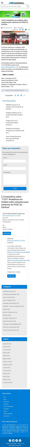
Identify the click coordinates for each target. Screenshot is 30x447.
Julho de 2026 (6, 346)
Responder (7, 233)
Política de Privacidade (11, 443)
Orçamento (5, 404)
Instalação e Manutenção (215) (11, 303)
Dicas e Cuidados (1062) (9, 300)
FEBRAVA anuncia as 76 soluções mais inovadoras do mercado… (14, 107)
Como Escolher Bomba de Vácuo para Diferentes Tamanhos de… (13, 138)
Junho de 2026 (7, 349)
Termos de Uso (21, 443)
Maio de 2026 (6, 352)
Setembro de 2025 (7, 364)
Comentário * (7, 172)
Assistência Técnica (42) (9, 291)
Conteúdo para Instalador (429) (11, 294)
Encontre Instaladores (8, 406)
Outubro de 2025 (7, 361)
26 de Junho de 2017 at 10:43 (11, 216)
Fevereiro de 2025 (7, 382)
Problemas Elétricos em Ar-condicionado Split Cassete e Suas (14, 115)
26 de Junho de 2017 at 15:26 (16, 240)
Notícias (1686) (7, 315)
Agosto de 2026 (7, 343)
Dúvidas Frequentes (7, 413)
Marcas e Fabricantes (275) (10, 312)
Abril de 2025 (6, 376)
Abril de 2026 (6, 355)
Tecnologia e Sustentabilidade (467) (12, 324)
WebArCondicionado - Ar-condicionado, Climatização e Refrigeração (16, 3)
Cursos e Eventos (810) (9, 297)
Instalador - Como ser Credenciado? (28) (13, 306)
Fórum (4, 399)
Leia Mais (10, 433)
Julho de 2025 (6, 367)
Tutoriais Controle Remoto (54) (11, 330)
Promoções (6, 408)
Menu (5, 3)
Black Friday (6, 401)
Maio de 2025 (6, 373)
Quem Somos (6, 416)
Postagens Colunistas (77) (10, 318)
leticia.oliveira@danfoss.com (9, 67)
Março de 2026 (7, 358)
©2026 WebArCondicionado (15, 445)
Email (5, 165)
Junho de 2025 (7, 370)
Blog (4, 397)
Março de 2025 (7, 379)
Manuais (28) (6, 309)
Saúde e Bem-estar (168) (9, 321)
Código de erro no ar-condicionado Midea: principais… (12, 123)
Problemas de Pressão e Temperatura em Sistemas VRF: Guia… (15, 130)
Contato (5, 411)
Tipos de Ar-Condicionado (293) (11, 327)
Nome (5, 158)
